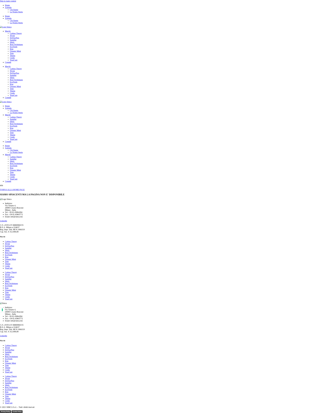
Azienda (8, 7)
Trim (12, 53)
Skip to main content (8, 1)
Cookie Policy (17, 411)
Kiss (11, 49)
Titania (12, 56)
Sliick (12, 42)
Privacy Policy (5, 411)
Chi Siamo (14, 10)
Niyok (12, 36)
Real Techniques (16, 44)
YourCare (13, 60)
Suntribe (13, 40)
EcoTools (13, 47)
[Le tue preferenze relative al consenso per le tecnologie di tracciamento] (2, 309)
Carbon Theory (16, 33)
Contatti (8, 62)
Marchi (7, 31)
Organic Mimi (15, 51)
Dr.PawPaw (14, 38)
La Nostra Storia (16, 12)
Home (7, 5)
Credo (12, 58)
